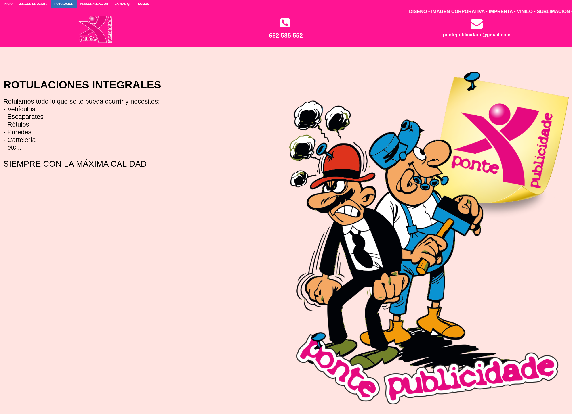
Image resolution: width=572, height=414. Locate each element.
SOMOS (143, 4)
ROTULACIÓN (63, 4)
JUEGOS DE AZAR (32, 4)
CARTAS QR (123, 4)
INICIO (8, 4)
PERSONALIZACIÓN (94, 4)
